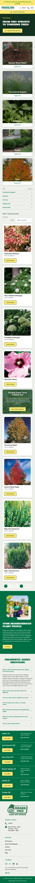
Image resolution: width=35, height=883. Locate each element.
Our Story (7, 647)
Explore (4, 213)
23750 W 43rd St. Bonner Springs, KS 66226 (25, 770)
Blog (6, 853)
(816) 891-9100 (25, 761)
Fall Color (5, 200)
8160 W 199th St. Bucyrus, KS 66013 (25, 781)
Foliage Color (6, 204)
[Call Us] (28, 8)
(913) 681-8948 (25, 784)
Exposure (5, 196)
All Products (8, 841)
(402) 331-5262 (25, 796)
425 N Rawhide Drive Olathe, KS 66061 (26, 734)
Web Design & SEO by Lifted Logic (17, 881)
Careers (7, 847)
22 (25, 586)
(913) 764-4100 (25, 737)
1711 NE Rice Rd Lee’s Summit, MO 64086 (26, 745)
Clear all (30, 189)
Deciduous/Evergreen (9, 192)
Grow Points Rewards (17, 409)
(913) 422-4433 (25, 774)
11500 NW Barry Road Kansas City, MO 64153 (27, 757)
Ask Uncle (8, 850)
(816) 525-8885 (25, 749)
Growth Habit (6, 207)
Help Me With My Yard (13, 31)
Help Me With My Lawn (19, 12)
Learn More (7, 738)
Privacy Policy (28, 878)
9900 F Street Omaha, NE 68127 (26, 793)
